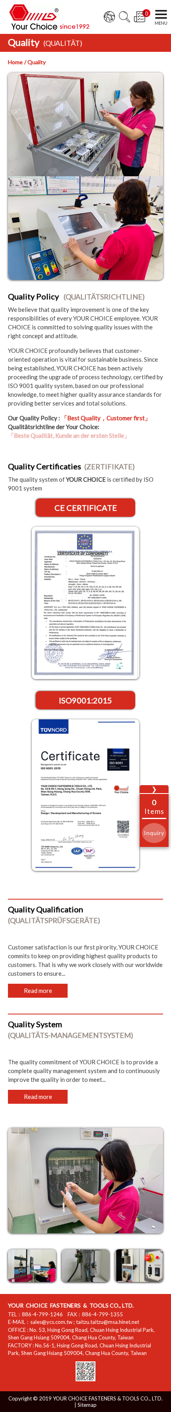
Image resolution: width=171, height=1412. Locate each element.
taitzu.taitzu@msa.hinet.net (107, 1322)
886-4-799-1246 (42, 1314)
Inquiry (154, 832)
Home (15, 62)
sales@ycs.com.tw (51, 1322)
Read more (38, 990)
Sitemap (87, 1405)
